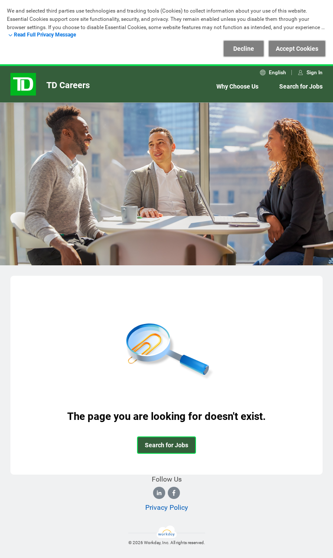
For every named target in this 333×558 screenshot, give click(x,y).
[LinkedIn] (159, 493)
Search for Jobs (301, 86)
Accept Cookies (297, 48)
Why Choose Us (237, 86)
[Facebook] (174, 493)
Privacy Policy (166, 507)
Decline (243, 48)
